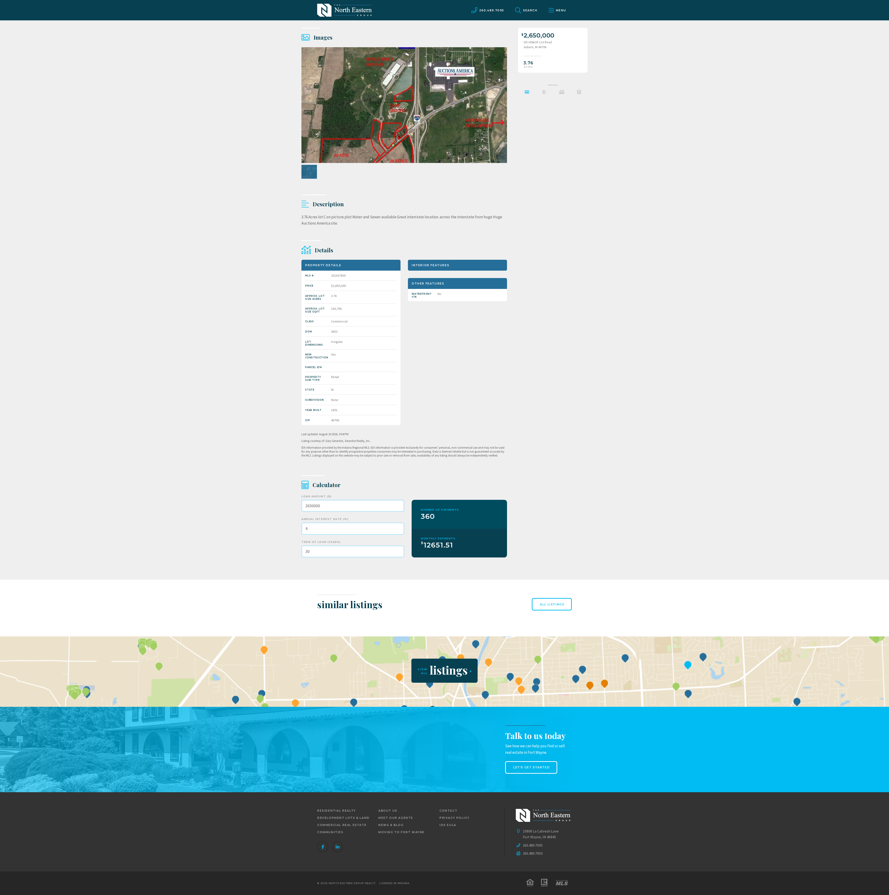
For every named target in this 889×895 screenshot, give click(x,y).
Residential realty (336, 810)
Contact (448, 810)
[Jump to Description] (544, 93)
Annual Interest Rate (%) (324, 519)
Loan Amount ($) (316, 496)
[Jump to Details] (561, 93)
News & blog (391, 825)
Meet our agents (395, 818)
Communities (330, 832)
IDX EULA (447, 825)
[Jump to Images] (526, 93)
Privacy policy (454, 818)
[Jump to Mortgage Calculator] (579, 93)
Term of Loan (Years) (321, 542)
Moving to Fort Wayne (401, 832)
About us (387, 810)
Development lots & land (343, 818)
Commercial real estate (341, 825)
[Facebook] (322, 846)
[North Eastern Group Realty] (344, 10)
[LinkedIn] (337, 846)
